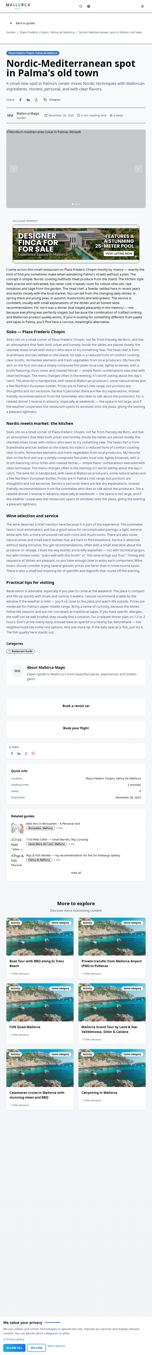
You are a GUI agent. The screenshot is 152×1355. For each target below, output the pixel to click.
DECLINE (36, 1348)
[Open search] (81, 6)
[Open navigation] (142, 6)
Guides (11, 32)
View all (76, 873)
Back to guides (25, 23)
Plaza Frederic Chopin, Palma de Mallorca (47, 32)
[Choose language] (89, 6)
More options (56, 1346)
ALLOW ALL (14, 1348)
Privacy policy (15, 1339)
